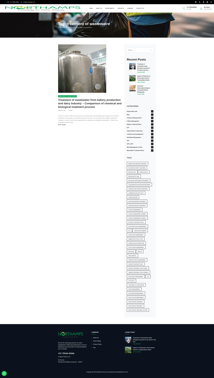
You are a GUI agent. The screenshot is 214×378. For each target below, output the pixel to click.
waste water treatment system (137, 310)
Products (121, 8)
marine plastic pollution (135, 239)
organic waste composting (136, 243)
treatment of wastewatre (136, 285)
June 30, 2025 (141, 72)
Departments (109, 8)
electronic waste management (137, 226)
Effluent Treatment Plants (134, 124)
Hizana (70, 110)
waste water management (136, 297)
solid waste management (135, 276)
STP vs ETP (130, 144)
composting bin (132, 197)
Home (91, 8)
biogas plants (144, 172)
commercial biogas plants (136, 193)
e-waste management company (137, 214)
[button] (4, 373)
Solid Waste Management (134, 137)
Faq (94, 347)
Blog (128, 114)
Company (130, 8)
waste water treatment (135, 301)
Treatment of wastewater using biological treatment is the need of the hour (144, 340)
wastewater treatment (135, 306)
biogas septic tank (132, 111)
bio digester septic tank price (136, 168)
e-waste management (134, 209)
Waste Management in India (134, 147)
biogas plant (132, 172)
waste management (134, 289)
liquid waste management (135, 234)
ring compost (132, 255)
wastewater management (135, 293)
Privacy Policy (97, 344)
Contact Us (140, 8)
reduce (140, 251)
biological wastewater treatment (138, 180)
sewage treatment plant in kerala (138, 272)
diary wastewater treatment (137, 205)
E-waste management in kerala (137, 218)
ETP (128, 127)
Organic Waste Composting (134, 131)
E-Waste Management (133, 121)
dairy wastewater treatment (137, 201)
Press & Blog (97, 341)
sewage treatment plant (135, 264)
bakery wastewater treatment (137, 163)
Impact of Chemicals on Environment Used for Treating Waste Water (143, 78)
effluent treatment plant (136, 222)
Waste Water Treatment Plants (67, 96)
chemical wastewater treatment (138, 189)
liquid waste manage (140, 230)
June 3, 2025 (140, 94)
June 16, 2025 (141, 82)
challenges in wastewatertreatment (139, 184)
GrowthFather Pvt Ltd (122, 372)
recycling (131, 251)
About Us (99, 8)
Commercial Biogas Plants (134, 118)
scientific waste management (135, 134)
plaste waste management (136, 247)
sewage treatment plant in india (137, 268)
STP (128, 140)
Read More (62, 124)
